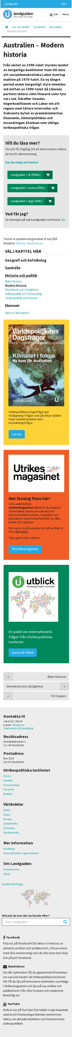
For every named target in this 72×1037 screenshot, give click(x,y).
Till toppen (58, 696)
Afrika (6, 810)
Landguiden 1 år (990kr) (25, 175)
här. (63, 220)
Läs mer (17, 434)
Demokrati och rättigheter (22, 289)
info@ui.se (18, 725)
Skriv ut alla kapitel (17, 313)
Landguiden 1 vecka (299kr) (27, 188)
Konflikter (9, 849)
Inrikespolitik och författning (23, 294)
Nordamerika (11, 832)
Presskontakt (11, 785)
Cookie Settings (12, 884)
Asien (6, 814)
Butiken (7, 794)
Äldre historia (13, 281)
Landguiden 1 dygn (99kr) (26, 201)
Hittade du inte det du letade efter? (26, 915)
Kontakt (8, 780)
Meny (65, 14)
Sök (55, 14)
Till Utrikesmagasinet (25, 549)
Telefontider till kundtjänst (18, 728)
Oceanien (9, 828)
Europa (7, 819)
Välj (63, 4)
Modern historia (15, 285)
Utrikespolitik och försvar (21, 298)
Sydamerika (10, 823)
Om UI (7, 776)
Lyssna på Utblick (23, 652)
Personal (8, 789)
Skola (6, 874)
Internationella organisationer (21, 853)
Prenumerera (11, 869)
